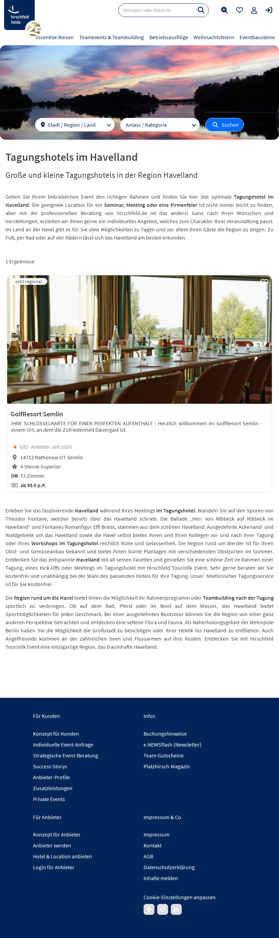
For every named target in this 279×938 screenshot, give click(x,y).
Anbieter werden (52, 845)
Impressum (156, 834)
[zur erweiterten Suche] (224, 10)
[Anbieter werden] (254, 10)
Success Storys (50, 766)
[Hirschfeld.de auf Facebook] (149, 909)
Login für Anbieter (54, 867)
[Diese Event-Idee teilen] (264, 295)
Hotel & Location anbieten (62, 856)
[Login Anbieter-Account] (269, 10)
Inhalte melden (161, 878)
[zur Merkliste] (239, 10)
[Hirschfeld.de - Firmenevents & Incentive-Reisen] (19, 15)
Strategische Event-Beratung (65, 755)
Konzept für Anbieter (57, 834)
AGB (148, 856)
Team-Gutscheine (164, 755)
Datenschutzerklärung (169, 867)
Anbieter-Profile (51, 777)
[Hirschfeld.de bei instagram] (162, 909)
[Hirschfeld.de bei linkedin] (176, 909)
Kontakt (153, 845)
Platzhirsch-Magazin (167, 766)
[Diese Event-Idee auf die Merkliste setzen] (264, 282)
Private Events (49, 799)
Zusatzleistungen (52, 788)
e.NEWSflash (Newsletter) (172, 744)
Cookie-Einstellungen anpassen (180, 897)
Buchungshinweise (165, 733)
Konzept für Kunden (56, 733)
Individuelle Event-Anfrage (63, 744)
